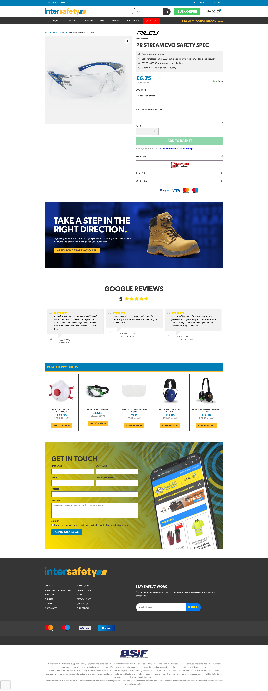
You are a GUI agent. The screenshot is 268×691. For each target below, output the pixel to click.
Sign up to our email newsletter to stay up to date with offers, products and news (92, 525)
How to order (84, 590)
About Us (89, 21)
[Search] (166, 11)
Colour (141, 90)
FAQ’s (102, 21)
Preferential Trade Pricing (180, 149)
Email (54, 478)
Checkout (216, 3)
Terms (80, 595)
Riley (66, 33)
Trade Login (199, 3)
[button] (127, 41)
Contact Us (82, 604)
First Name (56, 466)
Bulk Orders (133, 21)
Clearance (151, 21)
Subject (55, 489)
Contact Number (104, 478)
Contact (116, 21)
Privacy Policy (84, 599)
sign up (55, 521)
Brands (71, 21)
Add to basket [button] (62, 426)
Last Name (101, 466)
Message (55, 501)
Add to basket (180, 141)
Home (48, 33)
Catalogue (53, 21)
